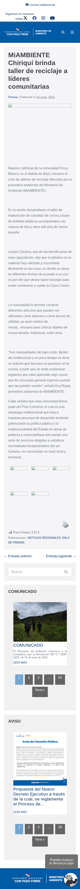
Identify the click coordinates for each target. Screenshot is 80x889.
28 (60, 827)
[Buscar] (66, 572)
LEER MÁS (20, 662)
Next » (40, 690)
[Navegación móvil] (72, 32)
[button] (63, 32)
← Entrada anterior (18, 556)
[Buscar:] (40, 572)
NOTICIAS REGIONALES (44, 537)
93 (60, 677)
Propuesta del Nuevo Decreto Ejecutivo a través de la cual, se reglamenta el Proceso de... (39, 796)
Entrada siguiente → (61, 556)
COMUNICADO (28, 645)
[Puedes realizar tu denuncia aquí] (71, 880)
